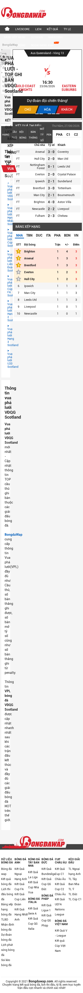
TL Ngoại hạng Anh (74, 871)
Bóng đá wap (6, 871)
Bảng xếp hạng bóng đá (7, 909)
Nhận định (55, 37)
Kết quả (52, 29)
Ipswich (40, 181)
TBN (29, 235)
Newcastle (38, 209)
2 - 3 (51, 216)
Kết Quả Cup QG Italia (33, 923)
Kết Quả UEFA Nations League (60, 907)
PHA (59, 134)
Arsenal (40, 151)
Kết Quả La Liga (33, 875)
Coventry (63, 151)
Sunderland (65, 181)
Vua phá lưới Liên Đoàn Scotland (6, 261)
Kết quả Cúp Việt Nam (60, 945)
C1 (68, 134)
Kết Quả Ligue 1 (46, 908)
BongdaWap (10, 44)
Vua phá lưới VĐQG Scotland (6, 191)
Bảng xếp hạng (14, 37)
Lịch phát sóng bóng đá (8, 950)
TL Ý (71, 889)
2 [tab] (41, 113)
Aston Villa (64, 202)
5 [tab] (53, 113)
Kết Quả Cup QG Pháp (46, 920)
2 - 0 (51, 159)
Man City (39, 195)
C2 (76, 134)
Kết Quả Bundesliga (48, 871)
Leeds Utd (64, 166)
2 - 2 (51, 209)
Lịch (38, 29)
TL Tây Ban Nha (73, 881)
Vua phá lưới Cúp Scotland (6, 238)
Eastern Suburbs (69, 88)
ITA (48, 235)
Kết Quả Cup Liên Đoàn (20, 899)
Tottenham (64, 188)
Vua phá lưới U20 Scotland (6, 359)
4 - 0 (51, 202)
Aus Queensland (41, 53)
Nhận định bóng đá (7, 927)
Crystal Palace (67, 174)
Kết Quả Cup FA (19, 887)
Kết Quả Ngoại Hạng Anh (21, 874)
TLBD (4, 919)
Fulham (40, 215)
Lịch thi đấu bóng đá (7, 894)
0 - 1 (51, 166)
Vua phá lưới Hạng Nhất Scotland (6, 214)
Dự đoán (37, 37)
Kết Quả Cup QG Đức (46, 884)
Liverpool (63, 209)
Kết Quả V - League (61, 933)
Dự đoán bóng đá (6, 937)
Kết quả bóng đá (6, 881)
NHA (19, 235)
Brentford (39, 188)
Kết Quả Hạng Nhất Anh (21, 914)
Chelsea (63, 215)
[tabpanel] (47, 84)
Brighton (39, 202)
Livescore (22, 29)
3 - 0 (51, 152)
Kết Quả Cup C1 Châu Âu (60, 874)
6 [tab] (57, 113)
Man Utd (63, 158)
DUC (39, 235)
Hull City (39, 158)
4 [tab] (49, 113)
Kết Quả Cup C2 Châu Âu (60, 889)
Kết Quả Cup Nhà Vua (33, 887)
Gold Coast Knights (25, 88)
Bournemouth (66, 195)
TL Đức (72, 894)
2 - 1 (51, 181)
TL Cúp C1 (75, 899)
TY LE (67, 29)
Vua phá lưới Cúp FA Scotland (6, 285)
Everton (40, 174)
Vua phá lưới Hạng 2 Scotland (6, 310)
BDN (67, 235)
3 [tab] (45, 113)
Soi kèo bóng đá (6, 962)
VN (76, 235)
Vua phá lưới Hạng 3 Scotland (6, 335)
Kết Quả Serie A (33, 911)
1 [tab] (37, 113)
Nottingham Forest (37, 166)
